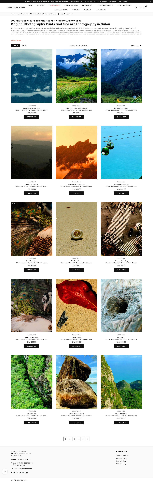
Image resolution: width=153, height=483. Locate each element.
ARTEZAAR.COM (16, 7)
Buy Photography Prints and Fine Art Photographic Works (37, 14)
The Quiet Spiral (76, 261)
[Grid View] (23, 45)
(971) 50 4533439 (23, 463)
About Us (88, 10)
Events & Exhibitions (105, 5)
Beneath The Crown (121, 108)
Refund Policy (121, 461)
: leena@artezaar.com (23, 469)
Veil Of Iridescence (31, 337)
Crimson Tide (76, 337)
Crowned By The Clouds (31, 108)
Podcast (76, 10)
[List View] (25, 45)
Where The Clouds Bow (76, 184)
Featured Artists (71, 5)
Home (30, 5)
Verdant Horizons (121, 414)
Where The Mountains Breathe (76, 108)
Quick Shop (31, 116)
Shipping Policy (121, 458)
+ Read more (16, 41)
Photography (54, 5)
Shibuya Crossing (121, 261)
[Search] (136, 7)
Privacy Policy (121, 464)
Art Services (87, 5)
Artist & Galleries (124, 5)
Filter (16, 45)
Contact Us (101, 10)
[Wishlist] (140, 7)
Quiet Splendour (31, 261)
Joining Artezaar (61, 10)
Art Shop (40, 5)
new (13, 204)
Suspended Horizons (121, 184)
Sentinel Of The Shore (76, 414)
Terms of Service (122, 455)
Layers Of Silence (32, 184)
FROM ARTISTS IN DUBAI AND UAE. (76, 1)
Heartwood (121, 337)
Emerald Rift (31, 414)
